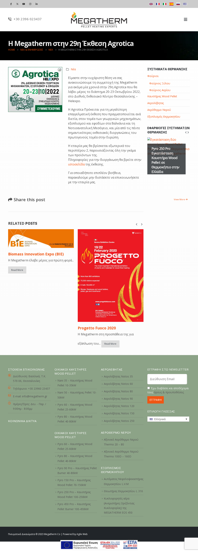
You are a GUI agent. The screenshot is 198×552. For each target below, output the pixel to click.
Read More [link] (17, 270)
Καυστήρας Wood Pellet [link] (162, 96)
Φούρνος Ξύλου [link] (159, 83)
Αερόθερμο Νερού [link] (159, 110)
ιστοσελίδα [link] (76, 164)
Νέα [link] (73, 69)
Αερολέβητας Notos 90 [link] (118, 398)
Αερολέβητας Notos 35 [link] (118, 376)
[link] (99, 545)
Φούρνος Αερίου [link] (160, 90)
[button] (136, 224)
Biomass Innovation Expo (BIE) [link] (36, 254)
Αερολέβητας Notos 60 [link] (118, 384)
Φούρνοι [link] (153, 76)
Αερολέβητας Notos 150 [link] (119, 413)
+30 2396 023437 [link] (27, 19)
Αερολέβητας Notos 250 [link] (119, 421)
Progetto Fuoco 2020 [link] (97, 328)
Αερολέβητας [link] (155, 103)
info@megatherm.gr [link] (34, 396)
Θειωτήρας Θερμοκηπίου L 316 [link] (123, 491)
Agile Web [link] (82, 534)
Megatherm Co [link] (52, 534)
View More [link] (180, 199)
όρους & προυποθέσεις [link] (169, 392)
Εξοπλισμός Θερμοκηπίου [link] (163, 116)
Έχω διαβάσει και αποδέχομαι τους (168, 390)
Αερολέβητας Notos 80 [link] (118, 391)
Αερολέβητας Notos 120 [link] (119, 406)
